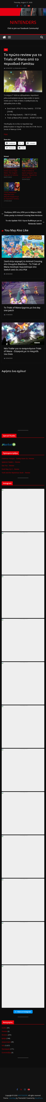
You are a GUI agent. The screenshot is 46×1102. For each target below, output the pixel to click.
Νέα (6, 49)
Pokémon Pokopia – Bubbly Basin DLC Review (18, 458)
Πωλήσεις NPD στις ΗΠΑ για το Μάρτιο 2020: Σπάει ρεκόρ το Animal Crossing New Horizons (23, 214)
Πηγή (5, 134)
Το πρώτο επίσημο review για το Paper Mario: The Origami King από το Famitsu (11, 172)
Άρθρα (4, 1038)
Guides (4, 1028)
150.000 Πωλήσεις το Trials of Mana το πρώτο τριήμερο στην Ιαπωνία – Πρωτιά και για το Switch (29, 173)
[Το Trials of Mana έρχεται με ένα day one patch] (23, 283)
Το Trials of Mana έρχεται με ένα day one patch (22, 309)
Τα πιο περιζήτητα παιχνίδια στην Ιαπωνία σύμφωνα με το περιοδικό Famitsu (11, 195)
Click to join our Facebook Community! (23, 28)
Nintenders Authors (21, 68)
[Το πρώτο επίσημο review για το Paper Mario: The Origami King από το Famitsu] (12, 163)
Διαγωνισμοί (6, 1042)
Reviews (4, 1035)
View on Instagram (24, 1012)
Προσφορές (6, 1049)
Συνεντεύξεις (6, 1053)
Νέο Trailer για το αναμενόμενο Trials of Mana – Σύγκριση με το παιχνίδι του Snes (22, 351)
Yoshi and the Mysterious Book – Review (16, 473)
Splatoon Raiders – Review (11, 462)
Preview (4, 1031)
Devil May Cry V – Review (10, 469)
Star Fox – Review (8, 466)
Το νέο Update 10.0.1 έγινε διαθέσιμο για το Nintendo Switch (24, 222)
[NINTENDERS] (23, 9)
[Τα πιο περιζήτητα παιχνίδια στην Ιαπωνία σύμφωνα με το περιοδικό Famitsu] (12, 186)
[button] (23, 510)
